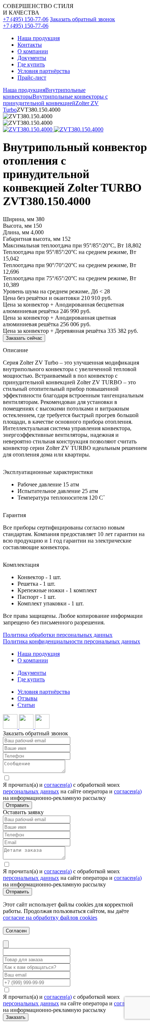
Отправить (17, 805)
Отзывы (27, 698)
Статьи (26, 705)
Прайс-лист (31, 77)
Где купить (31, 64)
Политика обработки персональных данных (57, 635)
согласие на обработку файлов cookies (50, 918)
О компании (32, 51)
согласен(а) (58, 785)
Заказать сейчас (24, 338)
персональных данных (31, 791)
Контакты (29, 45)
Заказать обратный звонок (82, 19)
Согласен (16, 930)
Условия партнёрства (43, 71)
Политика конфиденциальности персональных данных (71, 641)
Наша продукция (38, 38)
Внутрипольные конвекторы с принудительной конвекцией (55, 99)
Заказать (15, 1017)
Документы (31, 58)
